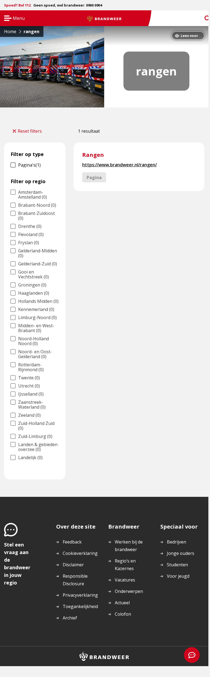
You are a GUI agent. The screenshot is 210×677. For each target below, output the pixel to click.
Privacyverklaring (80, 595)
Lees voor (189, 35)
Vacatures (125, 580)
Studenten (177, 565)
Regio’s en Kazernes (125, 564)
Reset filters (30, 131)
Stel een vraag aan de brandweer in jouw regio (17, 563)
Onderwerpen (129, 591)
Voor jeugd (178, 576)
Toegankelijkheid (80, 606)
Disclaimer (73, 565)
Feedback (72, 542)
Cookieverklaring (80, 553)
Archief (70, 618)
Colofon (123, 614)
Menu (12, 18)
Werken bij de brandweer (129, 545)
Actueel (122, 603)
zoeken (202, 18)
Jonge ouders (180, 553)
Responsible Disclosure (75, 580)
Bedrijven (176, 542)
